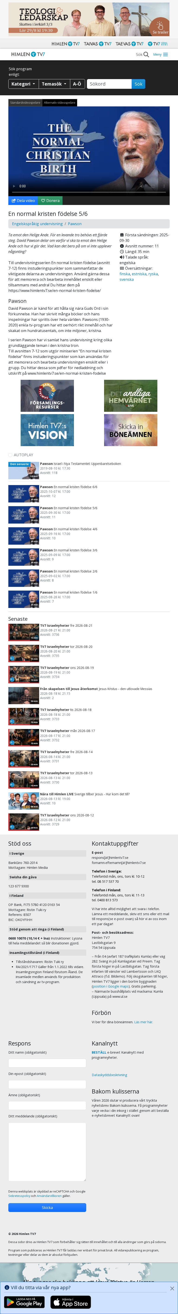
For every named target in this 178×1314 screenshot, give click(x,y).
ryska (153, 273)
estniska (139, 273)
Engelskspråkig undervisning (37, 223)
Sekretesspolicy (19, 1196)
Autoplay (23, 454)
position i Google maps (111, 986)
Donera (52, 200)
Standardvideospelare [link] (25, 102)
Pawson (75, 223)
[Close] (172, 1288)
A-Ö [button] (77, 84)
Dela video (25, 200)
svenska (127, 279)
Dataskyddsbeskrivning (109, 1075)
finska (125, 273)
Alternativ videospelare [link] (59, 102)
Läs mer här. (143, 1022)
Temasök (52, 84)
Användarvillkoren (49, 1196)
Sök (138, 84)
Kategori (21, 84)
